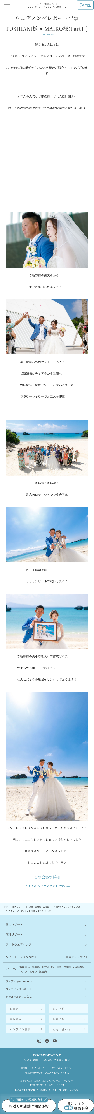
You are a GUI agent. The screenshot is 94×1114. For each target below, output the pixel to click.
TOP (6, 906)
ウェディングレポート (19, 989)
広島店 (33, 971)
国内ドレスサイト (77, 957)
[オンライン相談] (76, 1105)
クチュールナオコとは (19, 996)
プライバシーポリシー (62, 1068)
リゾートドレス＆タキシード (24, 957)
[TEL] (25, 1008)
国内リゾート (18, 906)
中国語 (24, 1068)
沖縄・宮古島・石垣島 (39, 906)
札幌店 (36, 967)
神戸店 (23, 971)
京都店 (67, 967)
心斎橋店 (78, 967)
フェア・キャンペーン (19, 981)
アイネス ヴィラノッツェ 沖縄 (45, 886)
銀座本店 (24, 967)
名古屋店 (56, 967)
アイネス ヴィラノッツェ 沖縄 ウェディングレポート (32, 910)
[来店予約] (29, 1105)
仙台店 (45, 967)
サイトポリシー (39, 1068)
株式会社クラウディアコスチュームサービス (47, 1072)
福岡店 (43, 971)
